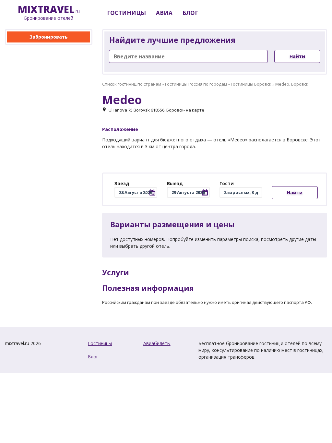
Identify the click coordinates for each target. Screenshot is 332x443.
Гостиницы (100, 343)
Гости (226, 183)
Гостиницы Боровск (251, 84)
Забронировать (49, 37)
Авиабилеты (157, 343)
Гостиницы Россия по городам (196, 84)
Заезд (121, 183)
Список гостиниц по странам (131, 84)
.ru (49, 13)
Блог (93, 356)
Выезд (175, 183)
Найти (297, 56)
